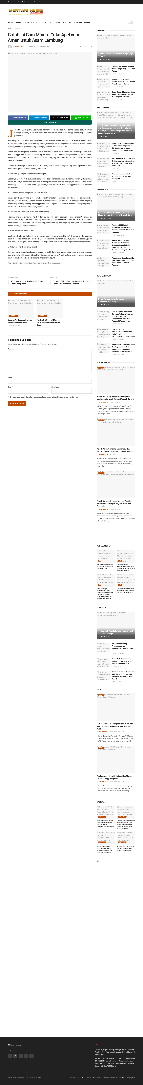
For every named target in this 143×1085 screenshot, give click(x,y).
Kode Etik (17, 2)
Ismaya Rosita (19, 47)
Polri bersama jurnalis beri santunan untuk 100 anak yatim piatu (122, 176)
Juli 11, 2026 (117, 153)
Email (10, 387)
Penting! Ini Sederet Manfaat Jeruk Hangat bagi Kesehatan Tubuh (49, 322)
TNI (49, 22)
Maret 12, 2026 (117, 181)
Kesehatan (17, 28)
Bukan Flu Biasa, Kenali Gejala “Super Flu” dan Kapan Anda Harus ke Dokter (123, 81)
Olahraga (78, 22)
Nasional (67, 22)
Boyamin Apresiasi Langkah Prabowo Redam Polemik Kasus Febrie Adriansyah (125, 848)
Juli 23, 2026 (103, 136)
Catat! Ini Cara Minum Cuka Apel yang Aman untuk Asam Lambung (37, 263)
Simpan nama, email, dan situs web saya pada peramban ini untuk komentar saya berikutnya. (44, 397)
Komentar (12, 349)
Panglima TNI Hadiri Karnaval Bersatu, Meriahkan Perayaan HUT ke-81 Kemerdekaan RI (126, 590)
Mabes (18, 22)
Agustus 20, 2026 (118, 324)
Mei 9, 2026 (116, 168)
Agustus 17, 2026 (118, 354)
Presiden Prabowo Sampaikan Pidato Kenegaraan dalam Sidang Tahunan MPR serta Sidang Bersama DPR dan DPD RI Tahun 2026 (126, 824)
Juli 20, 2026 (117, 666)
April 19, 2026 (117, 682)
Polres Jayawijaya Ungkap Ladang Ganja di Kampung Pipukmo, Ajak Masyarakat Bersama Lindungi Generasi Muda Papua (115, 1052)
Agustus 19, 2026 (118, 268)
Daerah (87, 22)
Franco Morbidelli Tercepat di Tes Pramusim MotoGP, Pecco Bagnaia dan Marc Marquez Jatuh (115, 726)
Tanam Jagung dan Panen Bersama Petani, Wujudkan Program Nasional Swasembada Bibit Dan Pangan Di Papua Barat (122, 316)
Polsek (43, 22)
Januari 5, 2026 (118, 99)
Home (10, 28)
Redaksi (10, 2)
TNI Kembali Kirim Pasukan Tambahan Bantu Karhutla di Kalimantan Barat (105, 566)
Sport (100, 695)
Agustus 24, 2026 (104, 218)
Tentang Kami (130, 1078)
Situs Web (55, 387)
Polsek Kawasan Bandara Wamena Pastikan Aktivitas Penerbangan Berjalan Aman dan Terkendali (114, 503)
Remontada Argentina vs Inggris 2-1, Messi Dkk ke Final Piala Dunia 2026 (122, 661)
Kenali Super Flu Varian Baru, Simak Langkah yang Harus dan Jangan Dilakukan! (123, 94)
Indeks (10, 22)
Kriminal (57, 22)
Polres (34, 22)
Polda (26, 22)
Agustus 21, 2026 (104, 304)
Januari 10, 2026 (118, 87)
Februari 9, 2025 (115, 732)
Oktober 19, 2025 (33, 47)
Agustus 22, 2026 (118, 253)
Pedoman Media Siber (35, 2)
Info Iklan (24, 2)
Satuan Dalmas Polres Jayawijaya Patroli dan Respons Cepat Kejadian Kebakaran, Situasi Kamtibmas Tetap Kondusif (122, 245)
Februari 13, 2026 (14, 325)
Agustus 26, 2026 (115, 402)
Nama (11, 377)
